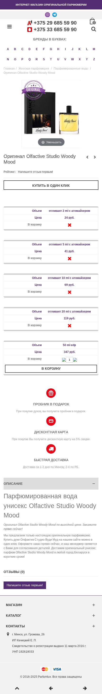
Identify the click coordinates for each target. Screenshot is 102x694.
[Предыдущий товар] (51, 688)
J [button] (72, 49)
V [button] (65, 59)
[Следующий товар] (85, 688)
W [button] (72, 59)
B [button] (15, 49)
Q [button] (29, 59)
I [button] (65, 49)
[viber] (47, 14)
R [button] (37, 59)
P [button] (22, 59)
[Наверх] (17, 688)
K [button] (80, 49)
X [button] (80, 59)
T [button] (51, 59)
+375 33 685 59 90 (55, 29)
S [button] (44, 59)
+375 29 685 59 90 (55, 23)
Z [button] (94, 59)
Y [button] (87, 59)
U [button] (58, 59)
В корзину (51, 368)
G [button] (51, 49)
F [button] (44, 49)
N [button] (8, 59)
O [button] (15, 59)
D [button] (29, 49)
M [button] (94, 49)
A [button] (8, 49)
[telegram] (54, 14)
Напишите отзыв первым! (35, 172)
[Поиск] (93, 29)
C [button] (22, 49)
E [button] (37, 49)
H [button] (58, 49)
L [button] (87, 49)
